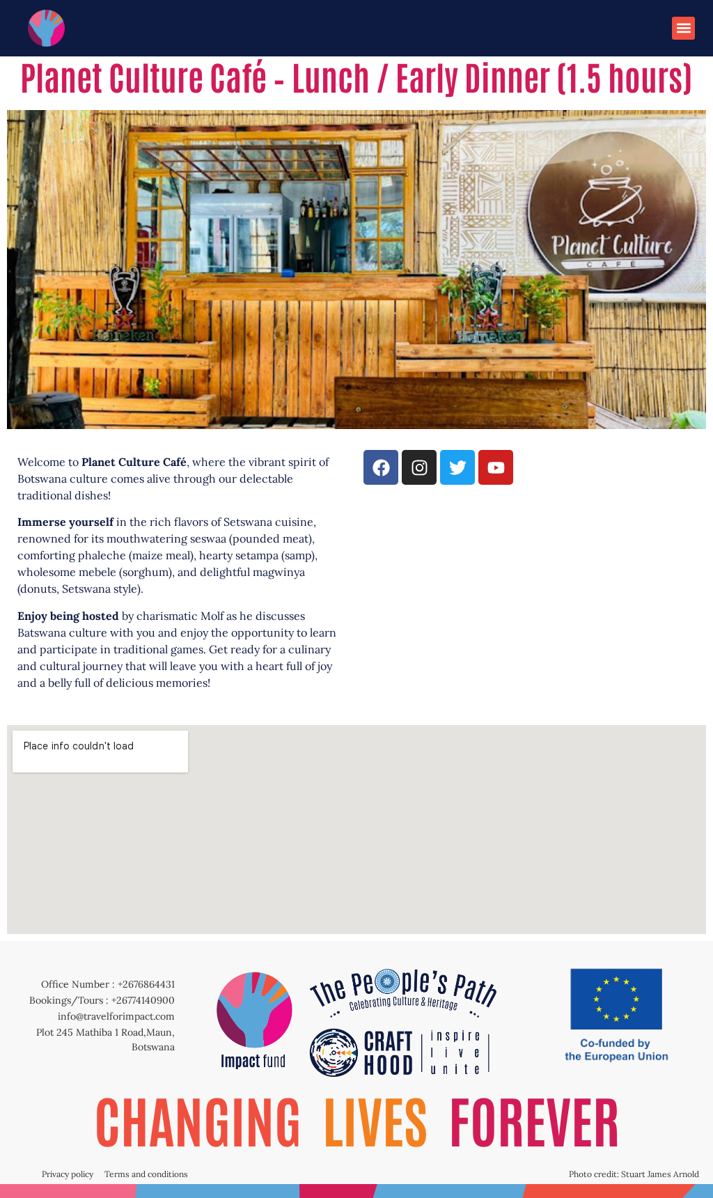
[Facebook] (380, 467)
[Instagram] (419, 467)
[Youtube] (495, 467)
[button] (683, 28)
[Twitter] (457, 467)
